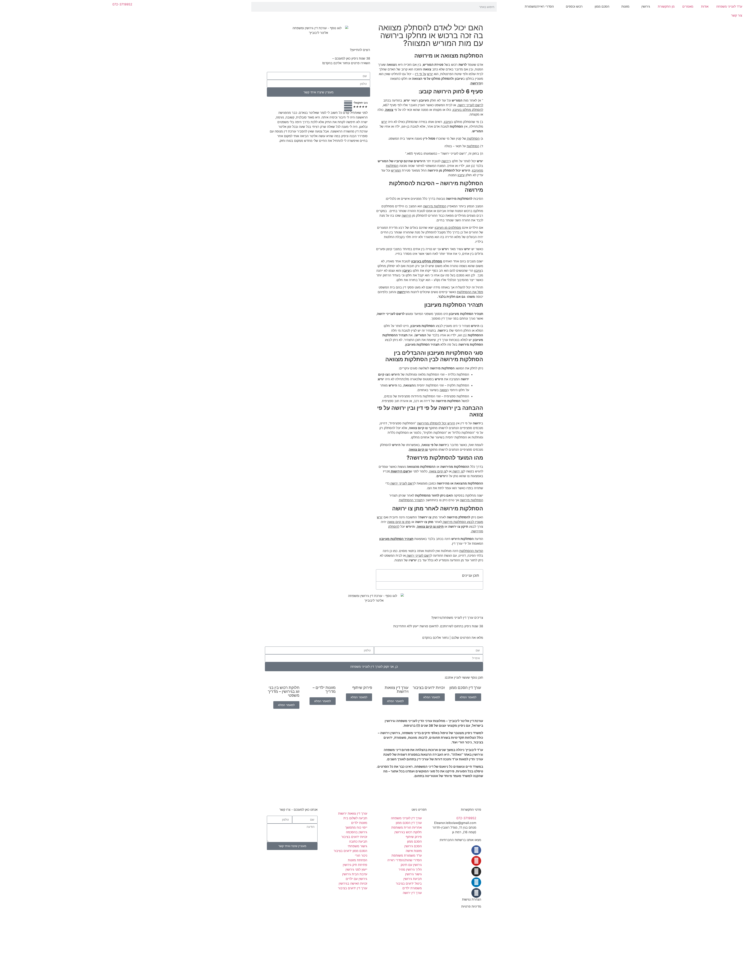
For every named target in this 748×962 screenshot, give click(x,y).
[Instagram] (476, 871)
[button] (381, 575)
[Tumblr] (476, 893)
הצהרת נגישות (471, 899)
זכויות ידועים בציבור (429, 687)
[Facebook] (476, 850)
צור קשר (736, 15)
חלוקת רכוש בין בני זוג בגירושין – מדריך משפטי (283, 691)
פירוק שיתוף (362, 687)
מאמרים (687, 6)
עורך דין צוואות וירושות (396, 689)
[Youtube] (476, 861)
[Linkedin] (476, 882)
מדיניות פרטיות (471, 906)
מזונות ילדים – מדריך (324, 689)
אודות (704, 6)
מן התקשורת (666, 6)
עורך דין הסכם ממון (465, 687)
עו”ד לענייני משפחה (729, 6)
